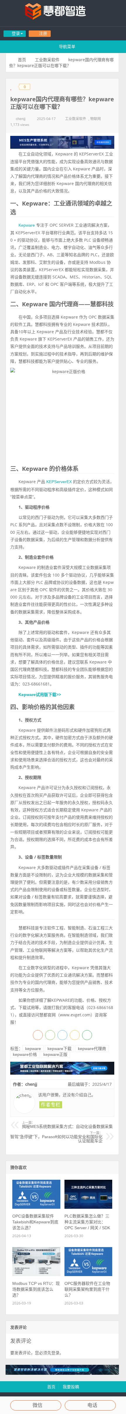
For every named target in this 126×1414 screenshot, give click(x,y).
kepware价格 (25, 1054)
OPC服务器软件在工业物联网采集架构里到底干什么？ (87, 1289)
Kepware (26, 225)
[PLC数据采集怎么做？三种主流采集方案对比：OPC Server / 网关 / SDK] (88, 1207)
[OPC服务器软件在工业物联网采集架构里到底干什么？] (88, 1274)
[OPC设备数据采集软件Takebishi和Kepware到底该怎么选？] (36, 1207)
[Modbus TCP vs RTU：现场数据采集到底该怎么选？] (36, 1274)
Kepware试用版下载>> (39, 694)
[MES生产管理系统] (62, 142)
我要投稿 (71, 1386)
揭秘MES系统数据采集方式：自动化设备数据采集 (67, 1125)
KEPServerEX (59, 481)
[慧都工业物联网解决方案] (62, 1073)
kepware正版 (55, 1054)
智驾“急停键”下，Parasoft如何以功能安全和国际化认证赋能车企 (56, 1137)
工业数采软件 (47, 59)
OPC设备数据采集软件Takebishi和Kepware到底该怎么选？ (35, 1222)
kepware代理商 (92, 1048)
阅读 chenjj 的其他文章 (50, 1104)
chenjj (20, 119)
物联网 (95, 119)
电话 (92, 1405)
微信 (37, 1405)
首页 (22, 59)
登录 (55, 1352)
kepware (33, 1048)
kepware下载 (59, 1048)
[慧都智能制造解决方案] (62, 1373)
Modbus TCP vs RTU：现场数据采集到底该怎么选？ (36, 1289)
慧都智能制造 (63, 13)
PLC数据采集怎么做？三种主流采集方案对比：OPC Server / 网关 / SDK (87, 1222)
